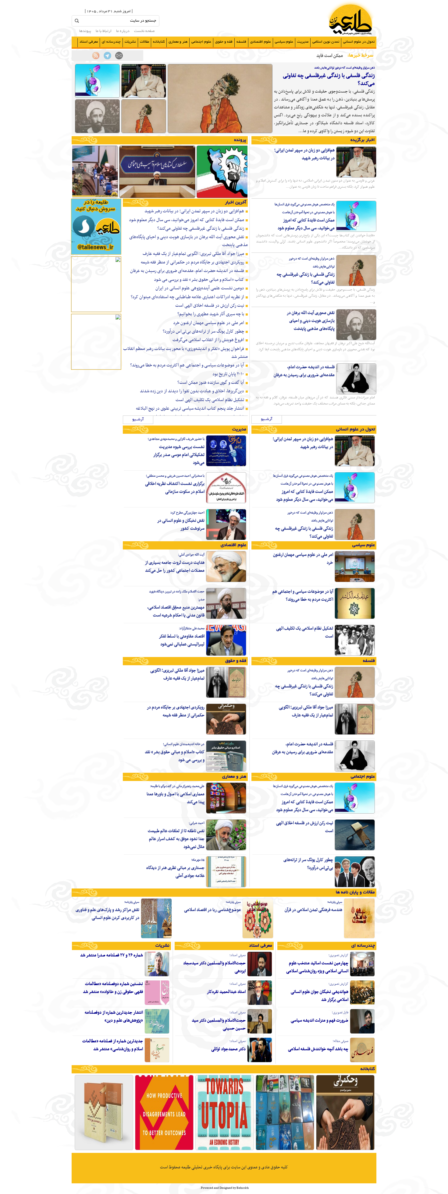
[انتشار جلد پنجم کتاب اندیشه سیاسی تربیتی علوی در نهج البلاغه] (104, 1149)
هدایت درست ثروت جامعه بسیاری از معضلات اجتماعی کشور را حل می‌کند (174, 566)
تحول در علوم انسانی (359, 42)
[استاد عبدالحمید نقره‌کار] (259, 1004)
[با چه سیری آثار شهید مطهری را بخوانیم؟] (285, 1149)
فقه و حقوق (224, 42)
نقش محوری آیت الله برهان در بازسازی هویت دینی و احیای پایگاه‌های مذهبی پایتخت (311, 321)
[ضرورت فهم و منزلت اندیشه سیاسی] (362, 1033)
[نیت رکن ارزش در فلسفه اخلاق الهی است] (355, 849)
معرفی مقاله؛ (340, 1041)
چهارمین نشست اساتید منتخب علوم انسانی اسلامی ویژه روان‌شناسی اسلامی (317, 967)
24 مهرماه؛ (197, 860)
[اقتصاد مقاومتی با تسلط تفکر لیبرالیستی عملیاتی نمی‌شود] (226, 655)
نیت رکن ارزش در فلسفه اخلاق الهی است (209, 305)
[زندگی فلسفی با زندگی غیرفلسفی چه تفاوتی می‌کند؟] (220, 132)
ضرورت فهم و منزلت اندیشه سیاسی (319, 1020)
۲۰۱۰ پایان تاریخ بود (228, 374)
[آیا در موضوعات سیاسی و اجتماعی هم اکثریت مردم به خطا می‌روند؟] (355, 618)
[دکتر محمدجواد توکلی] (259, 1061)
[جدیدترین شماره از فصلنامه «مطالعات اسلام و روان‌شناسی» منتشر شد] (157, 1061)
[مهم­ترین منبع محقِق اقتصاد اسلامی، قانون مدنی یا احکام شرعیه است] (226, 618)
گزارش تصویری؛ (338, 955)
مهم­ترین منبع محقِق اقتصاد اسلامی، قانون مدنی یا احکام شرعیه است (175, 611)
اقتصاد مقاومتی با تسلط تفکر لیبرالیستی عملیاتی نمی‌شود (181, 640)
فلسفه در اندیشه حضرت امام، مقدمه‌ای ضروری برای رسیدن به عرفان (304, 371)
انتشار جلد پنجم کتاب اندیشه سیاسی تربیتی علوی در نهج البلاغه (190, 408)
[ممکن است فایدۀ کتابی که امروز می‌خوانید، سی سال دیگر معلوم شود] (97, 97)
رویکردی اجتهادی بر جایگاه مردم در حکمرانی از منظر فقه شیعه (192, 262)
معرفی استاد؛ (237, 955)
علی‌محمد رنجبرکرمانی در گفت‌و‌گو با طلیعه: (177, 786)
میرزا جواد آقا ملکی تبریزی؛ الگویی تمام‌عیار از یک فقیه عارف (193, 254)
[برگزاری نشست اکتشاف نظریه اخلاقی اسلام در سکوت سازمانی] (226, 502)
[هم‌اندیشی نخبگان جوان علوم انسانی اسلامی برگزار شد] (362, 1004)
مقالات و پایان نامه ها (355, 892)
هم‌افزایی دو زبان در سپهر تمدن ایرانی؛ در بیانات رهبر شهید (304, 154)
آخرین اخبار (235, 202)
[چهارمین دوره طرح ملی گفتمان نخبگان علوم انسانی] (235, 197)
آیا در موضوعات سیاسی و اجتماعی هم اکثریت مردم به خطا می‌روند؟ (187, 365)
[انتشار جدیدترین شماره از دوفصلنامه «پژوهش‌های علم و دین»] (157, 1033)
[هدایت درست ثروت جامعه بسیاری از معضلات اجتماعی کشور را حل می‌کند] (226, 581)
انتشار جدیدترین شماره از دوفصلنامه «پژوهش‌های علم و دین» (114, 1016)
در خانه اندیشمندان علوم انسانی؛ (183, 744)
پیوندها (85, 31)
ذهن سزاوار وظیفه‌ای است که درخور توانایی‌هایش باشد (344, 67)
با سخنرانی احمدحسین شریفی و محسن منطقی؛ (175, 476)
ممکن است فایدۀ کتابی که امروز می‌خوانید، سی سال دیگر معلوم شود (306, 224)
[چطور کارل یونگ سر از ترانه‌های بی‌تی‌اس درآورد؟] (355, 886)
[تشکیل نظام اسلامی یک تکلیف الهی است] (355, 655)
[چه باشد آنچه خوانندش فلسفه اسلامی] (362, 1061)
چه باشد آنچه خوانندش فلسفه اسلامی (318, 1049)
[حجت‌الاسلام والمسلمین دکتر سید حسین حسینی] (259, 1033)
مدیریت (302, 42)
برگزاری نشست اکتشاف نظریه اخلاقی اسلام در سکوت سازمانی (174, 488)
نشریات (130, 42)
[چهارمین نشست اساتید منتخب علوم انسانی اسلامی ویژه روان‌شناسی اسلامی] (362, 975)
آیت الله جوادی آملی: (191, 555)
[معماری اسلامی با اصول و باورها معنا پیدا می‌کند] (226, 813)
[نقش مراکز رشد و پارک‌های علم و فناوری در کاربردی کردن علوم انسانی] (156, 937)
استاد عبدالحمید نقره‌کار (226, 992)
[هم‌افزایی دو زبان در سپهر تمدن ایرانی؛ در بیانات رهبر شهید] (144, 97)
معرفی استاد (89, 42)
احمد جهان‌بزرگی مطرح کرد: (187, 513)
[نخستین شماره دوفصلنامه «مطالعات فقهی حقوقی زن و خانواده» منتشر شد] (157, 1004)
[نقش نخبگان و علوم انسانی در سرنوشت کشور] (226, 539)
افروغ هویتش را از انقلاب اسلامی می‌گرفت (208, 340)
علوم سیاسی (284, 42)
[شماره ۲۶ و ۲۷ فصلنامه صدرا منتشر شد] (157, 975)
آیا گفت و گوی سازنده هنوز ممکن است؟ (210, 383)
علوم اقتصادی (260, 42)
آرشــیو (266, 419)
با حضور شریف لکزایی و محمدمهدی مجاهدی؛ (176, 439)
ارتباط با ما (104, 31)
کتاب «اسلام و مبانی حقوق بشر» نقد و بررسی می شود (199, 280)
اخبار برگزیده (362, 140)
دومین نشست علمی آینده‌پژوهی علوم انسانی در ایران (199, 288)
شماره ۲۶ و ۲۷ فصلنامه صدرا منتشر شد (111, 955)
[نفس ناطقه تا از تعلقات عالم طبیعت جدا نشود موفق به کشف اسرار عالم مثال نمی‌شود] (226, 849)
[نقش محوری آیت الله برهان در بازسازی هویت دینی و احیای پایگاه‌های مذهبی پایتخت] (97, 132)
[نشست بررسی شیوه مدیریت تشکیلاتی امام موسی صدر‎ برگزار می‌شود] (226, 465)
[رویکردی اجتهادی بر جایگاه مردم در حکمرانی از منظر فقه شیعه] (226, 734)
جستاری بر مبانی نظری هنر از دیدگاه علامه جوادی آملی (175, 872)
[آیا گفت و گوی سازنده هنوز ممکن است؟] (164, 1149)
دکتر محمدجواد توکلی (228, 1049)
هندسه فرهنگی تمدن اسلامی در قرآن (313, 910)
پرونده (240, 140)
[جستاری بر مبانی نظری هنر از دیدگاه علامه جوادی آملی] (226, 886)
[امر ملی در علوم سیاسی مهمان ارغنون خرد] (355, 581)
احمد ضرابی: (196, 823)
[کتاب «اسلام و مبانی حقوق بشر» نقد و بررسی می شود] (226, 770)
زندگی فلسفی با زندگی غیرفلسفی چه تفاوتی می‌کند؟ (329, 79)
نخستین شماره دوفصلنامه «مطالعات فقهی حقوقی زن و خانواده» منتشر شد (113, 988)
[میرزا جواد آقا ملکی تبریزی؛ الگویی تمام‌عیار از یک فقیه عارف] (355, 734)
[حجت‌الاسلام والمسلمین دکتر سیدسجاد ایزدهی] (259, 975)
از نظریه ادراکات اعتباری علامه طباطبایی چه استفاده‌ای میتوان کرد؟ (187, 297)
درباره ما (123, 31)
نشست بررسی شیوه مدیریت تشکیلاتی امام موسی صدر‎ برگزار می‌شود (178, 455)
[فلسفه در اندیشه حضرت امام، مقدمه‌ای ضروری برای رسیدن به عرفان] (356, 393)
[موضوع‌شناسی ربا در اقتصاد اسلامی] (258, 937)
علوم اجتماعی (201, 42)
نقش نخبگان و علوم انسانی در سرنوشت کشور (180, 524)
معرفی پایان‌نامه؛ (334, 902)
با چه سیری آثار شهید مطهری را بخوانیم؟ (210, 314)
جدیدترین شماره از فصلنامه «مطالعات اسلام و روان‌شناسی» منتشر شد (112, 1045)
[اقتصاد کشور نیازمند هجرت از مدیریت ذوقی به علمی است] (157, 197)
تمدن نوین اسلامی (325, 42)
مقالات (144, 42)
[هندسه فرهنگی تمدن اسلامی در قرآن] (359, 937)
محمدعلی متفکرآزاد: (191, 628)
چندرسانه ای (111, 42)
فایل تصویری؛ (340, 1013)
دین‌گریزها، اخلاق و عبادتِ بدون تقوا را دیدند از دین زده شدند (192, 391)
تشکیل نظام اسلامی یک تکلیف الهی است (210, 400)
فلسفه (241, 42)
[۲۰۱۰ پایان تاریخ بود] (225, 1149)
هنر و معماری (178, 42)
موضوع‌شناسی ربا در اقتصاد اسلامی (212, 910)
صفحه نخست (144, 31)
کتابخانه (159, 42)
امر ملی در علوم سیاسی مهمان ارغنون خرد (208, 323)
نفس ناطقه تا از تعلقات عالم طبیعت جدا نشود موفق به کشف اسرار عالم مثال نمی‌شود (176, 839)
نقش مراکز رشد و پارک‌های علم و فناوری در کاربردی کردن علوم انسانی (107, 914)
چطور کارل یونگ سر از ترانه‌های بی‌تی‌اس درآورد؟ (203, 331)
